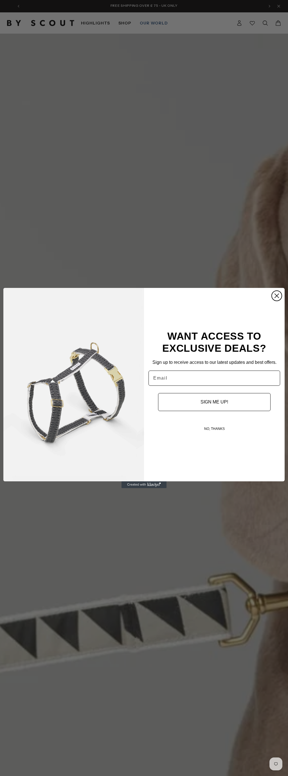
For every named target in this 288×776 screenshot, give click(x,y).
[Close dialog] (277, 296)
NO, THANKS (214, 429)
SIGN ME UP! (214, 402)
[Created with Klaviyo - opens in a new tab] (144, 484)
